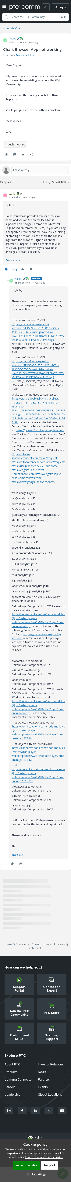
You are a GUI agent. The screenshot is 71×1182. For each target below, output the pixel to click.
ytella (12, 193)
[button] (4, 8)
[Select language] (46, 7)
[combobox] (35, 17)
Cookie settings (41, 944)
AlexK (12, 38)
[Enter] (6, 17)
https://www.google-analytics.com (32, 482)
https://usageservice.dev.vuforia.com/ (34, 466)
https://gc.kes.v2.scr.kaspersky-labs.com (40, 430)
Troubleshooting (15, 144)
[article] (35, 232)
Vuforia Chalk (14, 28)
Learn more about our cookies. (44, 1157)
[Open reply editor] (35, 170)
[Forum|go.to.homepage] (22, 7)
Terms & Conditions (16, 944)
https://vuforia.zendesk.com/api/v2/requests (38, 462)
